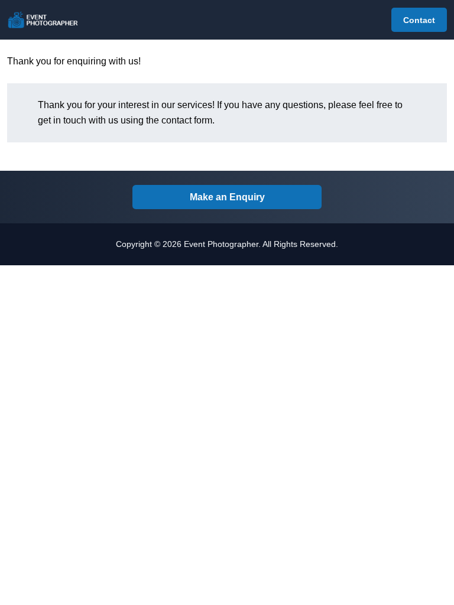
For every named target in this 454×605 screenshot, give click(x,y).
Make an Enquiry (227, 197)
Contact (419, 20)
